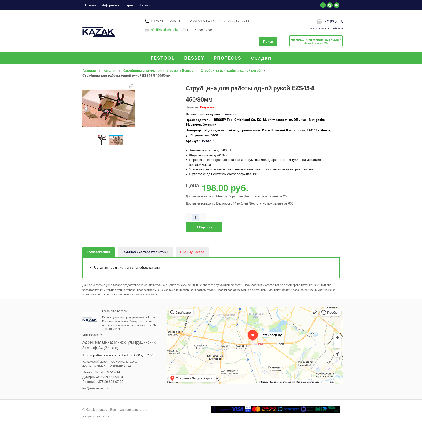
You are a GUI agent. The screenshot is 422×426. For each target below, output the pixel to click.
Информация (110, 5)
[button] (131, 86)
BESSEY (194, 58)
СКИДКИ (261, 58)
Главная (90, 5)
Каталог (145, 5)
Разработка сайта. (96, 416)
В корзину (204, 227)
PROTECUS (227, 58)
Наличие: (192, 107)
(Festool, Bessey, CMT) (316, 41)
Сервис (129, 5)
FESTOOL (163, 58)
